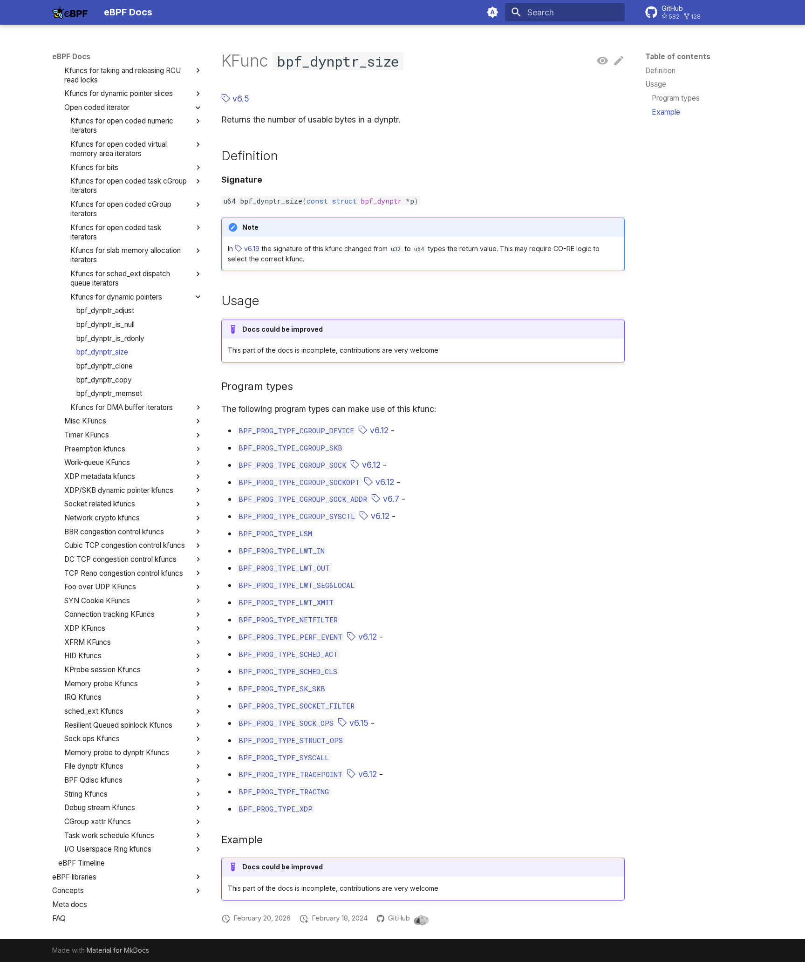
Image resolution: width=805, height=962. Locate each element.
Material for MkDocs (118, 950)
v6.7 (390, 499)
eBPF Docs (71, 56)
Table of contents (677, 56)
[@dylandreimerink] (421, 919)
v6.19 (250, 248)
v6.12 (378, 430)
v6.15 (357, 723)
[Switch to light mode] (493, 12)
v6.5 (239, 98)
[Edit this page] (619, 61)
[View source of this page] (602, 61)
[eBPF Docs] (70, 12)
